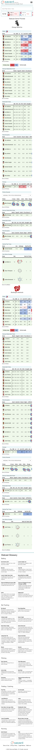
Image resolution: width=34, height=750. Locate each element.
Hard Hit (20, 568)
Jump (19, 698)
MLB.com (29, 745)
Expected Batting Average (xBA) (8, 582)
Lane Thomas (8, 304)
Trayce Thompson (8, 56)
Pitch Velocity (4, 661)
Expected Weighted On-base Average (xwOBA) (24, 583)
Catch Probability (5, 718)
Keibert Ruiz (7, 310)
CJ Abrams (7, 301)
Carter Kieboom (8, 316)
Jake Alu (6, 321)
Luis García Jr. (8, 318)
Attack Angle (21, 617)
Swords (20, 647)
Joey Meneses (8, 307)
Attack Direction (21, 625)
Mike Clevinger (8, 186)
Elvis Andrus (7, 59)
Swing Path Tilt (4, 635)
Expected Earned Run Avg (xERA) (24, 678)
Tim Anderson (8, 36)
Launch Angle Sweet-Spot (7, 575)
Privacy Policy (14, 745)
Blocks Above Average (23, 718)
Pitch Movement (22, 661)
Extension (3, 677)
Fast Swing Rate (21, 608)
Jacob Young (7, 324)
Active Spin (3, 670)
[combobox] (17, 9)
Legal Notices (22, 745)
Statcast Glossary (9, 554)
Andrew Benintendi (9, 39)
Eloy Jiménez (8, 45)
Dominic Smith (8, 313)
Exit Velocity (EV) (5, 561)
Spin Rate (20, 670)
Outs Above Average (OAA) (7, 707)
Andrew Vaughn (8, 50)
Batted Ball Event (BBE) (23, 575)
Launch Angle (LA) (22, 561)
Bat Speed (3, 608)
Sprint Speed (4, 732)
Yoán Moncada (8, 47)
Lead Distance (4, 698)
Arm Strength (21, 689)
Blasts (2, 647)
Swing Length (4, 617)
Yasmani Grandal (8, 53)
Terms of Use (6, 745)
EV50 (2, 592)
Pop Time (3, 689)
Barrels (3, 568)
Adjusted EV (21, 592)
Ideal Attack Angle (5, 625)
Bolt (19, 732)
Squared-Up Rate (22, 635)
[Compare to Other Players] (7, 31)
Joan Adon (7, 451)
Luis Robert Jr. (8, 42)
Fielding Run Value (22, 707)
